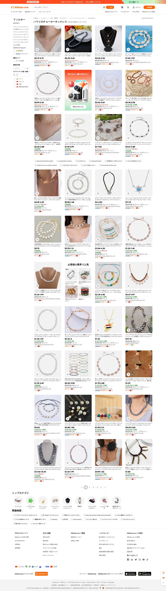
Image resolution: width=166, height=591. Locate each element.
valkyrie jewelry (77, 519)
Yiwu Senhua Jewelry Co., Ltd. (73, 208)
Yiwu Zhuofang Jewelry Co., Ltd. (43, 108)
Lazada (83, 582)
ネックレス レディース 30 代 (109, 519)
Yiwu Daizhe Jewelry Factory (42, 209)
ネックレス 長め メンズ (39, 523)
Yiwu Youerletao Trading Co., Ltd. (135, 300)
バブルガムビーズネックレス (69, 165)
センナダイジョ (81, 161)
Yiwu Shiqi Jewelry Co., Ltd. (42, 64)
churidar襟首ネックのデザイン (125, 515)
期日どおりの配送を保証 (50, 544)
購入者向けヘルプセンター (107, 537)
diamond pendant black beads (45, 161)
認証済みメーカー (76, 537)
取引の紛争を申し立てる (106, 544)
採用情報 (17, 548)
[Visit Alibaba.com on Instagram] (140, 559)
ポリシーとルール (48, 555)
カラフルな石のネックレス (134, 161)
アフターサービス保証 (49, 548)
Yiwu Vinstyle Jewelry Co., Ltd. (74, 64)
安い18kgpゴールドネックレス (51, 515)
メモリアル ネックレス (129, 519)
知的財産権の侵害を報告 (106, 551)
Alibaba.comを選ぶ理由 (22, 537)
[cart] (128, 7)
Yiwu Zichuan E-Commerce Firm (44, 344)
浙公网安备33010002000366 (114, 588)
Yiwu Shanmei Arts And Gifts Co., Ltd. (136, 254)
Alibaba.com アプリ (104, 574)
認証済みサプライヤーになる (135, 548)
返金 (100, 548)
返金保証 (45, 540)
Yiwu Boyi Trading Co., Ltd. (103, 433)
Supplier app (92, 574)
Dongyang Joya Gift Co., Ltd (42, 388)
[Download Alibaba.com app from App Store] (130, 574)
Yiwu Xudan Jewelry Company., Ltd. (105, 300)
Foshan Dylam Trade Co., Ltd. (134, 206)
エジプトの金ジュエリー (89, 165)
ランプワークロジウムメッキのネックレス (26, 515)
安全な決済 (46, 537)
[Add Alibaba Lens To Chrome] (41, 574)
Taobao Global (91, 582)
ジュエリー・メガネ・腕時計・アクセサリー (54, 18)
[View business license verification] (100, 588)
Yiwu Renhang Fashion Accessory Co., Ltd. (107, 206)
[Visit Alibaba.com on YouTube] (143, 559)
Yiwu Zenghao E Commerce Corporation (107, 152)
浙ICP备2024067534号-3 (132, 588)
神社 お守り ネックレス (21, 523)
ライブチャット (103, 540)
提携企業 (129, 551)
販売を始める (131, 540)
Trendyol (103, 582)
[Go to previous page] (82, 487)
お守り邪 (65, 519)
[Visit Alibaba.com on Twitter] (136, 559)
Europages (111, 582)
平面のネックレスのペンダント (72, 515)
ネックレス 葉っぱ (92, 519)
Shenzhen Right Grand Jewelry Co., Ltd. (106, 62)
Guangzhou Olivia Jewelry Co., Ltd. (75, 433)
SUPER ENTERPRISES (132, 343)
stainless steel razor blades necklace (47, 165)
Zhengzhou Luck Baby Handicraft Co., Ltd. (137, 62)
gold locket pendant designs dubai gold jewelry (98, 515)
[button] (104, 7)
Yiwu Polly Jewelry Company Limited (75, 254)
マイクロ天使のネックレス (22, 519)
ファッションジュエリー (78, 18)
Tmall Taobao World (73, 582)
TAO (98, 582)
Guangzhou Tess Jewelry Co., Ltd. (105, 256)
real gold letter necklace (65, 161)
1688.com (63, 582)
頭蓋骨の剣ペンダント (40, 519)
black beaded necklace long (108, 165)
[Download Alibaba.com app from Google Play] (144, 574)
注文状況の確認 (131, 544)
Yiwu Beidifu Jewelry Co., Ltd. (73, 344)
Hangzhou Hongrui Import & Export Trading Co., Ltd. (47, 298)
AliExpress (56, 582)
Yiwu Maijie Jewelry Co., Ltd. (133, 154)
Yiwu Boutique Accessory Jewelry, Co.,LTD (47, 433)
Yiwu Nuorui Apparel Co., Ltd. (103, 388)
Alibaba (36, 18)
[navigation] (21, 253)
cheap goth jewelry (96, 161)
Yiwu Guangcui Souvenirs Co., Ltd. (105, 344)
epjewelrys (55, 519)
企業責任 (17, 544)
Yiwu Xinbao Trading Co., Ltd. (103, 108)
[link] (163, 572)
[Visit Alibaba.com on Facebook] (128, 559)
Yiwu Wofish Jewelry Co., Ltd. (73, 387)
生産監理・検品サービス (50, 551)
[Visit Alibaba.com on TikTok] (147, 559)
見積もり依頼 (75, 540)
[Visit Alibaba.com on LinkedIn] (132, 559)
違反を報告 (102, 555)
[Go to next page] (105, 487)
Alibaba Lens (19, 574)
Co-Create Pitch (20, 540)
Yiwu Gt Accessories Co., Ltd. (134, 108)
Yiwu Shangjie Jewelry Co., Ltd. (74, 152)
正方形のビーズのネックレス (114, 161)
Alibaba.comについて (21, 533)
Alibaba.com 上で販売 (133, 537)
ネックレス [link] (91, 18)
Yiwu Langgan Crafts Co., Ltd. (134, 388)
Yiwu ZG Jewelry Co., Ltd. (41, 254)
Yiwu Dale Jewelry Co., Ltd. (42, 152)
